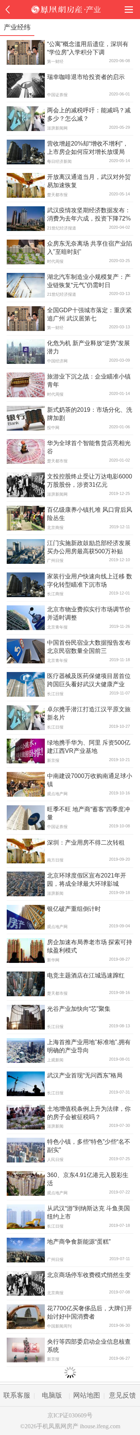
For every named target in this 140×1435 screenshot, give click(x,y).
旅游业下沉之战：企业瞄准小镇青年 (89, 380)
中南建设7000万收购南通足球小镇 (89, 779)
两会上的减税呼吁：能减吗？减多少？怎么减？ (89, 114)
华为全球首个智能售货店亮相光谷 (89, 447)
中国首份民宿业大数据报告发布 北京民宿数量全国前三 (89, 646)
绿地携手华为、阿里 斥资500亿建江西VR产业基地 (88, 746)
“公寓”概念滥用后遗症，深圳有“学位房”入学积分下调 (87, 47)
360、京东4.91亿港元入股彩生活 (87, 1178)
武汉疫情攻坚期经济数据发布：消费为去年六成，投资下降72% (89, 214)
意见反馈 (122, 1395)
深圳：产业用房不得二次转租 (86, 842)
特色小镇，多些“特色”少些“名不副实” (88, 1145)
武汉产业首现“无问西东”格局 (84, 1075)
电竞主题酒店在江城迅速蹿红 (86, 975)
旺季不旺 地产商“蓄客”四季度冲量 (88, 813)
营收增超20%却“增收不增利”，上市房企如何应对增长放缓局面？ (87, 148)
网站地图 (86, 1395)
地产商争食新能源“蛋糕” (79, 1241)
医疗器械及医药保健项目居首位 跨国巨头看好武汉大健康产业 (89, 679)
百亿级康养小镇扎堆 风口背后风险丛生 (89, 513)
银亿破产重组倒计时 (74, 908)
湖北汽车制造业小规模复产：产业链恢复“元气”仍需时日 (89, 280)
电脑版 (52, 1395)
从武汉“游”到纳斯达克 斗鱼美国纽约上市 (88, 1212)
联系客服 (16, 1395)
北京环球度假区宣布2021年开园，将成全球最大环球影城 (86, 879)
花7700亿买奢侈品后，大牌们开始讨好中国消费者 (89, 1312)
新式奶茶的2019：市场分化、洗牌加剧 (89, 413)
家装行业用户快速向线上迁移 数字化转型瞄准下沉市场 (89, 580)
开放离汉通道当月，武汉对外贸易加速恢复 (89, 180)
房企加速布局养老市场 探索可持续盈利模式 (89, 946)
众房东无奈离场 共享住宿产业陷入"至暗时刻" (89, 247)
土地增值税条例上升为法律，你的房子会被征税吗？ (89, 1112)
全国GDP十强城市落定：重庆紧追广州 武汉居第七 (89, 314)
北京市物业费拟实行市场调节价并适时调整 (89, 613)
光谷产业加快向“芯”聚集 (79, 1008)
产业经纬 (17, 27)
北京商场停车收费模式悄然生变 (89, 1274)
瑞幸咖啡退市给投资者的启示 (86, 76)
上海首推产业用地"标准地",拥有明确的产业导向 (89, 1046)
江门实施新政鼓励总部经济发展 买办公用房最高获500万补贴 (89, 546)
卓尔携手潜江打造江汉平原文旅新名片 (89, 713)
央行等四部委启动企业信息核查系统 (89, 1345)
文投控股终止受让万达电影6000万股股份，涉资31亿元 (89, 480)
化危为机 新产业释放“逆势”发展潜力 (88, 347)
